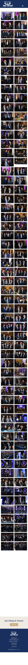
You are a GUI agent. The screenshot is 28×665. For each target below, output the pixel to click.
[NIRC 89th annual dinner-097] (7, 455)
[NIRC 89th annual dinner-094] (20, 436)
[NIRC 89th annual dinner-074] (20, 345)
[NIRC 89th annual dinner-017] (7, 89)
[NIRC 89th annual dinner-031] (20, 153)
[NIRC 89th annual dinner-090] (20, 418)
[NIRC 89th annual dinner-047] (7, 226)
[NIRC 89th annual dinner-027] (7, 135)
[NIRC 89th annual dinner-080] (20, 372)
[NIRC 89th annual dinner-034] (7, 171)
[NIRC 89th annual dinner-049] (7, 235)
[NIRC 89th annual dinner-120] (20, 555)
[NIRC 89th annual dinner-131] (7, 610)
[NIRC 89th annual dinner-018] (20, 89)
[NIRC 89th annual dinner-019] (7, 98)
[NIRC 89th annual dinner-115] (7, 537)
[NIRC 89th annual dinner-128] (20, 592)
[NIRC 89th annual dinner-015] (7, 80)
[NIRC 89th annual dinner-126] (20, 583)
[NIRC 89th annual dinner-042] (20, 199)
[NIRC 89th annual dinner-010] (20, 52)
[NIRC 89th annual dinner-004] (20, 25)
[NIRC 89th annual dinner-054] (20, 253)
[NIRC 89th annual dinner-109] (7, 509)
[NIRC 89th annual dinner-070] (20, 327)
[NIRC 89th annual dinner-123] (7, 573)
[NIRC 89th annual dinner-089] (7, 418)
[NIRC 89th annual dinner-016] (20, 80)
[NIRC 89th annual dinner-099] (7, 464)
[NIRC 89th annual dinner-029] (20, 144)
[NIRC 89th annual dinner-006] (20, 34)
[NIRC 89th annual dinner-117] (7, 546)
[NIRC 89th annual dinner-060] (20, 281)
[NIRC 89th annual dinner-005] (7, 34)
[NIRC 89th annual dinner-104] (20, 482)
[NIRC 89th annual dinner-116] (20, 537)
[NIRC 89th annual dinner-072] (20, 336)
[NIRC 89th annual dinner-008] (20, 43)
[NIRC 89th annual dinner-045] (7, 217)
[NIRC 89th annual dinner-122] (20, 564)
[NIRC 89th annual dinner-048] (20, 226)
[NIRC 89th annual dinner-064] (20, 299)
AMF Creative (17, 649)
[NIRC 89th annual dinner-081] (7, 381)
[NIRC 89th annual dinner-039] (7, 189)
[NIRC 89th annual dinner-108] (20, 500)
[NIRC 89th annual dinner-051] (7, 244)
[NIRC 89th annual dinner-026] (20, 125)
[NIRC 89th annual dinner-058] (20, 272)
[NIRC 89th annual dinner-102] (20, 473)
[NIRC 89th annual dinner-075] (7, 354)
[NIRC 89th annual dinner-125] (7, 583)
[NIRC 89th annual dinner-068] (20, 317)
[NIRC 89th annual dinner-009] (7, 52)
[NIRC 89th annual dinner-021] (7, 107)
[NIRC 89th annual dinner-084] (20, 390)
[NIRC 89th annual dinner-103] (7, 482)
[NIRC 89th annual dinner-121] (7, 564)
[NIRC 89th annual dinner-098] (20, 455)
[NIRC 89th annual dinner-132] (20, 610)
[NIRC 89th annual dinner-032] (7, 162)
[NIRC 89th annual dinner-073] (7, 345)
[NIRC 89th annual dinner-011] (7, 61)
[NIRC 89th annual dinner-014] (20, 71)
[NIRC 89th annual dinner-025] (7, 125)
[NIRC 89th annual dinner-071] (7, 336)
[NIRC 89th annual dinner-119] (7, 555)
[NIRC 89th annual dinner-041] (7, 199)
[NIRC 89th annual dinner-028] (7, 144)
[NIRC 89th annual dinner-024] (20, 116)
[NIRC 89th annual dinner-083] (7, 390)
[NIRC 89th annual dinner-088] (20, 409)
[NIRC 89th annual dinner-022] (20, 107)
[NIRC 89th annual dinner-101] (7, 473)
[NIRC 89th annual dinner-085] (7, 400)
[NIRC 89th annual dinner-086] (20, 400)
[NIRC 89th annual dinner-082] (20, 381)
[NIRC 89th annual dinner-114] (20, 528)
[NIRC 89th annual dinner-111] (7, 518)
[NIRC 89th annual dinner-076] (20, 354)
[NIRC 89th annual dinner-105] (7, 491)
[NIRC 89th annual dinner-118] (20, 546)
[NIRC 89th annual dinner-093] (7, 436)
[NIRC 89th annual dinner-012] (20, 61)
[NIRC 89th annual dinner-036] (7, 180)
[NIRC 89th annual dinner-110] (20, 509)
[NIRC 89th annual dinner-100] (20, 464)
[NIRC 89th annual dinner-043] (7, 208)
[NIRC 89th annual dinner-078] (20, 363)
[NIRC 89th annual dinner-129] (7, 601)
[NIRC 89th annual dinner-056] (20, 263)
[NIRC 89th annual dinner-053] (7, 253)
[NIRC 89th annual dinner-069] (7, 327)
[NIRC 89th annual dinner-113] (7, 528)
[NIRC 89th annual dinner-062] (20, 290)
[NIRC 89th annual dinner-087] (7, 409)
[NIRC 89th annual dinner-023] (7, 116)
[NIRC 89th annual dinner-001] (20, 16)
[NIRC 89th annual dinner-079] (7, 372)
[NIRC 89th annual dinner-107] (7, 500)
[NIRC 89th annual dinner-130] (20, 601)
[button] (23, 6)
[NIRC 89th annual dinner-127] (7, 592)
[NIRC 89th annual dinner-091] (7, 427)
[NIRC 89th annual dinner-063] (7, 299)
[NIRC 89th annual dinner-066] (20, 308)
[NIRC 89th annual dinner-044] (20, 208)
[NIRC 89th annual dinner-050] (20, 235)
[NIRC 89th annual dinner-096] (20, 445)
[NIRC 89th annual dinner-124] (20, 573)
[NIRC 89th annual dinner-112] (20, 518)
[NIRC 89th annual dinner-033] (20, 161)
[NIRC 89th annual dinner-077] (7, 363)
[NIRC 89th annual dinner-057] (7, 272)
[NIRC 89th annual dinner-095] (7, 445)
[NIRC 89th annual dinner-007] (7, 43)
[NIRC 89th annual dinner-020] (20, 98)
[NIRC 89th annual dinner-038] (20, 135)
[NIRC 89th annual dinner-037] (20, 180)
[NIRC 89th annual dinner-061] (7, 290)
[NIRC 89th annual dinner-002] (7, 16)
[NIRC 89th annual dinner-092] (20, 427)
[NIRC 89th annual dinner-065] (7, 308)
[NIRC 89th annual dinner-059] (7, 281)
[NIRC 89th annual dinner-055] (7, 263)
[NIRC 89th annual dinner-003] (7, 25)
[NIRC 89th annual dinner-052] (20, 244)
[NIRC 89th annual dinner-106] (20, 491)
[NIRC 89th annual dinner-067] (7, 317)
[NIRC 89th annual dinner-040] (20, 189)
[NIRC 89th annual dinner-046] (20, 217)
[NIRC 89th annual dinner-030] (7, 153)
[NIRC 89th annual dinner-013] (7, 71)
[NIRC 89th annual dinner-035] (20, 171)
